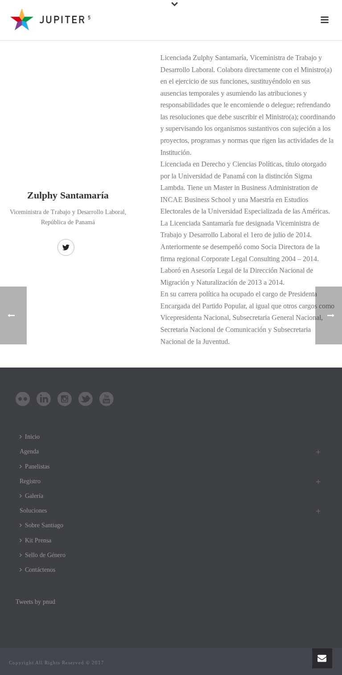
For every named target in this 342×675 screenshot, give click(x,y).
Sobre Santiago (44, 525)
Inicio (32, 436)
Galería (34, 496)
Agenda (29, 451)
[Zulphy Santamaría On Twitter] (65, 247)
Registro (30, 481)
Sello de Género (45, 555)
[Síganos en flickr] (23, 400)
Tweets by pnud (35, 601)
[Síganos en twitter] (85, 400)
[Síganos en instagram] (64, 400)
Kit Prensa (38, 540)
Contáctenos (40, 569)
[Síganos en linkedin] (44, 400)
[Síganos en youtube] (106, 400)
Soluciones (33, 510)
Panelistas (37, 466)
